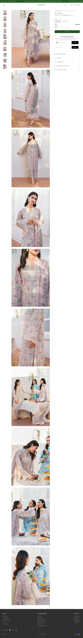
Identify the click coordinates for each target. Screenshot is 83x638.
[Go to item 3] (5, 24)
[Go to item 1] (5, 12)
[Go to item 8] (5, 54)
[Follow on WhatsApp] (16, 630)
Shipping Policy (77, 620)
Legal (75, 623)
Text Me (75, 42)
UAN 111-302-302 (40, 623)
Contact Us (39, 616)
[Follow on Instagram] (6, 630)
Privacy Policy (76, 616)
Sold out (67, 31)
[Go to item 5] (5, 36)
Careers (4, 621)
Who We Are (5, 616)
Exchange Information (41, 620)
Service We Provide (6, 620)
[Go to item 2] (5, 18)
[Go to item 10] (5, 66)
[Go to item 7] (5, 48)
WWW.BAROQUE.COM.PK (55, 1)
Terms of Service (77, 621)
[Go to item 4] (5, 30)
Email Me (75, 47)
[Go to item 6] (5, 42)
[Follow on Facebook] (3, 630)
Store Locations (6, 623)
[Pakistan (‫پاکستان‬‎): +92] (57, 42)
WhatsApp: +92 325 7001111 (42, 625)
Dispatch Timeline (40, 618)
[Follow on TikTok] (13, 630)
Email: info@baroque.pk (41, 621)
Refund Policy (76, 618)
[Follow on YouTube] (9, 630)
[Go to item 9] (5, 60)
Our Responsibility (6, 618)
